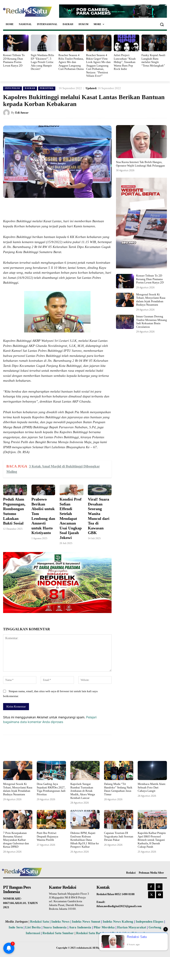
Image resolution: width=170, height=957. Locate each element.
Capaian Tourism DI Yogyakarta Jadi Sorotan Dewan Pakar (118, 836)
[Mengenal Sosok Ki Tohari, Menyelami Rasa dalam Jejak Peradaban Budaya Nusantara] (125, 300)
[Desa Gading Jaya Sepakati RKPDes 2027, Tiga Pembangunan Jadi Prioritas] (51, 770)
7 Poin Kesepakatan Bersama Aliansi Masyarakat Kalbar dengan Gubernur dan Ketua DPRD (16, 839)
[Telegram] (86, 208)
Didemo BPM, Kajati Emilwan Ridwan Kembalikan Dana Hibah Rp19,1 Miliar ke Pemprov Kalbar (84, 839)
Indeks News (60, 921)
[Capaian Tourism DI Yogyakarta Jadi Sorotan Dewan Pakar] (118, 819)
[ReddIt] (76, 208)
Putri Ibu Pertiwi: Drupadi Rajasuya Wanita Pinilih (47, 836)
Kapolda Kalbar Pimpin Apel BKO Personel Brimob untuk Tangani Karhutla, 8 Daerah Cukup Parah (152, 839)
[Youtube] (159, 894)
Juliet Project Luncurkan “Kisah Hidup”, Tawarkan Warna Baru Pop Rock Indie (125, 62)
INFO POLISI (12, 88)
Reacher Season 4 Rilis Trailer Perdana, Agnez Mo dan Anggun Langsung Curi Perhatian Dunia (71, 62)
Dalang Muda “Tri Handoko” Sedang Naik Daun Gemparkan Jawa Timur (118, 789)
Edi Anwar (22, 112)
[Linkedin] (66, 208)
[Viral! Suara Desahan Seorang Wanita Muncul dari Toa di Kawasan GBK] (100, 490)
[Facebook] (35, 208)
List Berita (33, 927)
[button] (161, 24)
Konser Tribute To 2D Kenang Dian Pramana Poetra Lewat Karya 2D (14, 60)
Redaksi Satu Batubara (93, 933)
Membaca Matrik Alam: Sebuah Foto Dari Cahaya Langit (152, 787)
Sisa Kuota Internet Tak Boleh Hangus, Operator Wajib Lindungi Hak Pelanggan (140, 163)
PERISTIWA (47, 88)
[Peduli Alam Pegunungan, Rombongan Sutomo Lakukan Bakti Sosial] (15, 490)
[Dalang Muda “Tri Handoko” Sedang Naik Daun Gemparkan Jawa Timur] (118, 770)
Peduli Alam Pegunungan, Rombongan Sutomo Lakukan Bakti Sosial (14, 511)
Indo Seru (16, 927)
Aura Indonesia (80, 927)
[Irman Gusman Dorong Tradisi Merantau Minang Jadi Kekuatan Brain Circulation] (125, 322)
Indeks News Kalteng (118, 921)
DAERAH (30, 88)
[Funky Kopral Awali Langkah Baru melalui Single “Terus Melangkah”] (154, 43)
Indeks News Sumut (86, 921)
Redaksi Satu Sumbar (58, 933)
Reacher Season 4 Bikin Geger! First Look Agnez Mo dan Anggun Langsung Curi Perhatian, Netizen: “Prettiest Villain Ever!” (98, 65)
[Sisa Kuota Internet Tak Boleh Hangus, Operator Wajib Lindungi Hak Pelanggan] (141, 141)
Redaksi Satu (39, 921)
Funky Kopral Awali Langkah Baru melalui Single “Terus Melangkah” (153, 60)
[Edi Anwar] (7, 112)
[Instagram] (159, 886)
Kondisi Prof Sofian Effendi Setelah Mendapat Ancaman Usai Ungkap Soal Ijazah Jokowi (71, 518)
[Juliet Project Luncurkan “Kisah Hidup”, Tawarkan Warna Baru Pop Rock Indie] (126, 43)
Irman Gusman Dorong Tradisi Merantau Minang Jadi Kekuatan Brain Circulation (151, 321)
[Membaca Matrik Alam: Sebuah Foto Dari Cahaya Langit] (152, 770)
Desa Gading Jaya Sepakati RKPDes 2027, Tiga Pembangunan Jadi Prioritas (51, 789)
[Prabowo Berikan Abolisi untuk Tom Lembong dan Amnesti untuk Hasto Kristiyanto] (43, 490)
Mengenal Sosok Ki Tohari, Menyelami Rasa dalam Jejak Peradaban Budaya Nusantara (150, 300)
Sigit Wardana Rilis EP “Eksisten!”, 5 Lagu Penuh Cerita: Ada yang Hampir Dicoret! (42, 62)
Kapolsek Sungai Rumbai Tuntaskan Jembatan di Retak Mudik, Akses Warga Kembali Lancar (82, 790)
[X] (45, 208)
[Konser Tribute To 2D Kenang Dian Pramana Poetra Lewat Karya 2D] (16, 43)
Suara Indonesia (55, 927)
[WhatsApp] (55, 208)
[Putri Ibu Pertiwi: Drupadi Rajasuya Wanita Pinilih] (51, 819)
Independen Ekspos (149, 921)
